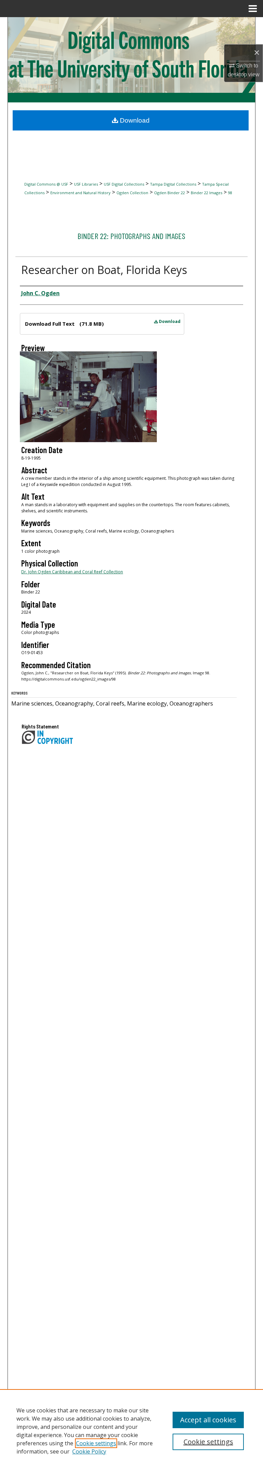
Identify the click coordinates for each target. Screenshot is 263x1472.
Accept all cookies (208, 1419)
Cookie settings (96, 1443)
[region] (131, 1430)
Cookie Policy (89, 1451)
